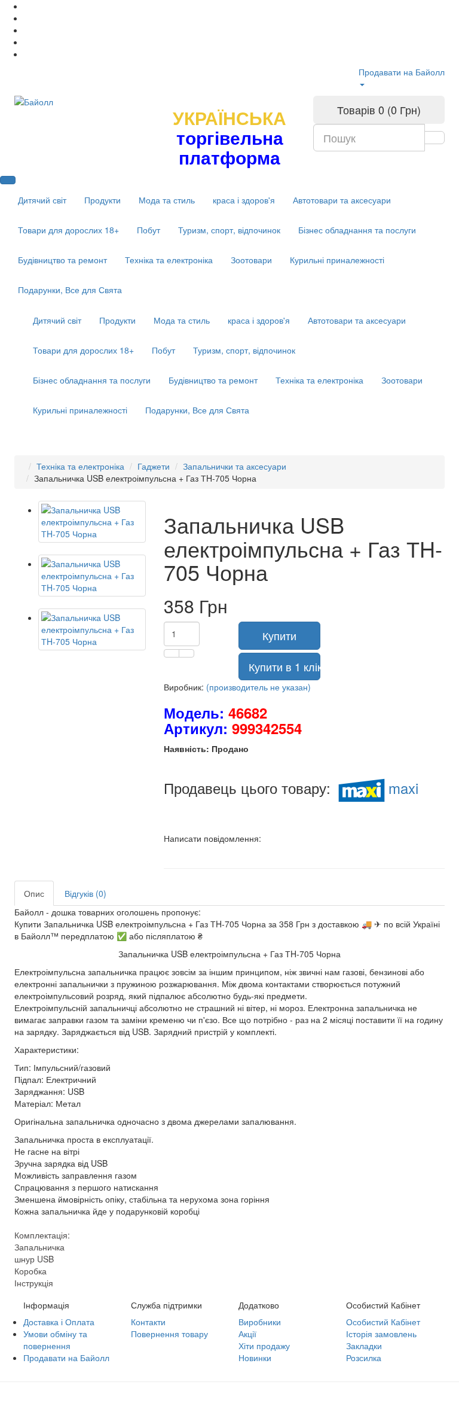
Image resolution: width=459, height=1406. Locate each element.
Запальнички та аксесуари (234, 466)
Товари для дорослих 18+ (68, 230)
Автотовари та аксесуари (342, 200)
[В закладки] (171, 653)
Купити (279, 635)
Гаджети (153, 466)
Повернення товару (169, 1334)
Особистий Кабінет (383, 1322)
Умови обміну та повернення (55, 1340)
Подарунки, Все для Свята (70, 290)
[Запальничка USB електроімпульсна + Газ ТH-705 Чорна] (92, 522)
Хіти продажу (264, 1346)
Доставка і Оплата (58, 1322)
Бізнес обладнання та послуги (357, 230)
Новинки (254, 1358)
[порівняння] (186, 653)
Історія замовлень (381, 1334)
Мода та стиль (167, 200)
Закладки (364, 1346)
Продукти (102, 200)
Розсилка (363, 1358)
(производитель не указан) (258, 687)
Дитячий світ (42, 200)
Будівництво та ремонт (62, 260)
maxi (403, 787)
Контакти (148, 1322)
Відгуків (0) (85, 893)
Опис (34, 893)
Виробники (259, 1322)
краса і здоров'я (244, 200)
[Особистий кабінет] (362, 84)
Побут (148, 230)
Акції (247, 1334)
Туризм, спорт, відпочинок (229, 230)
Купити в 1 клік (284, 666)
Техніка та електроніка (169, 260)
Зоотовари (251, 260)
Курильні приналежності (337, 260)
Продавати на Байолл (402, 72)
